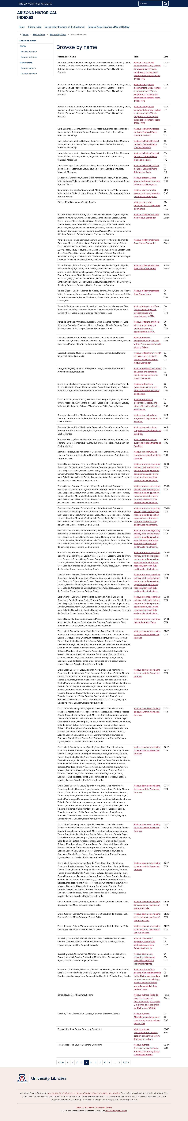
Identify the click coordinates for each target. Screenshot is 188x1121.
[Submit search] (166, 4)
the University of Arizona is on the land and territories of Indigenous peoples (84, 1093)
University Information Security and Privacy (94, 1107)
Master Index (39, 34)
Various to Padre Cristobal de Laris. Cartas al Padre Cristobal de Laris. (146, 132)
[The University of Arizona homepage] (35, 3)
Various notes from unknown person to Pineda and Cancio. (147, 205)
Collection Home (28, 40)
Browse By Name (58, 34)
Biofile (23, 46)
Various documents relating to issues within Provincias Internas (147, 634)
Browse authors (28, 68)
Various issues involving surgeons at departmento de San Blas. (147, 418)
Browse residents (29, 57)
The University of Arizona (116, 1111)
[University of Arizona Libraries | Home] (41, 1078)
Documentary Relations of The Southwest (65, 27)
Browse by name (29, 51)
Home (22, 27)
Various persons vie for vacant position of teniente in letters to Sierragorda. (147, 181)
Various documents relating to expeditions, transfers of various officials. (147, 905)
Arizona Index (34, 27)
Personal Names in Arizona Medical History (108, 27)
